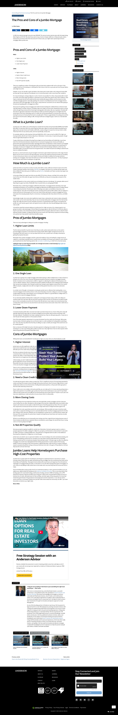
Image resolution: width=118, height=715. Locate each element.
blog (17, 13)
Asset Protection (79, 49)
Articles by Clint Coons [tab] (21, 633)
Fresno (42, 171)
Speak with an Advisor (24, 575)
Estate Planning (79, 54)
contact (40, 680)
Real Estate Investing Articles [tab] (39, 633)
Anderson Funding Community (44, 471)
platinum (40, 677)
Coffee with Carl (81, 61)
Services (40, 670)
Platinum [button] (70, 5)
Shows (77, 59)
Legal (66, 707)
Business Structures (80, 51)
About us (40, 674)
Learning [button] (83, 5)
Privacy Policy (48, 707)
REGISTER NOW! (59, 366)
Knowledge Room (89, 1)
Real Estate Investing (24, 13)
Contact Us (99, 5)
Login (99, 1)
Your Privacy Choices (58, 707)
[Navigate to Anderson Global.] (38, 708)
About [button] (76, 5)
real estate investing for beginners (23, 371)
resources (55, 677)
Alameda (36, 169)
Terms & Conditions (74, 707)
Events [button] (56, 5)
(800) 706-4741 (41, 683)
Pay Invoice (83, 707)
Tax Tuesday (80, 63)
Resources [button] (91, 5)
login (53, 680)
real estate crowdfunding (43, 241)
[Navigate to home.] (20, 5)
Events (54, 670)
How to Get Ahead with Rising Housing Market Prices (25, 659)
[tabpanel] (40, 644)
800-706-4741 (70, 1)
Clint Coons (16, 26)
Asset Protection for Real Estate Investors (53, 618)
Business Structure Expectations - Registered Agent (56, 659)
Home (13, 13)
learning (54, 674)
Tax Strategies (78, 66)
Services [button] (62, 5)
